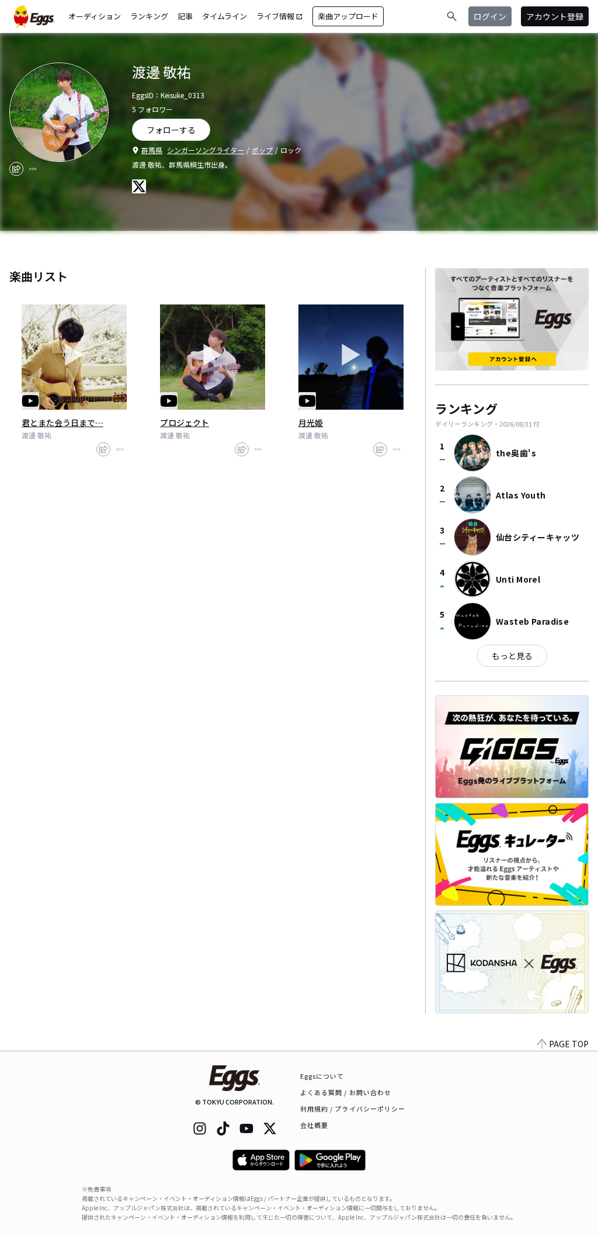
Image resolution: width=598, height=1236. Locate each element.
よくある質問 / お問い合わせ (346, 1092)
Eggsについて (322, 1076)
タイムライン (224, 16)
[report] (33, 169)
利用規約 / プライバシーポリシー (353, 1108)
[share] (16, 169)
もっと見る (512, 656)
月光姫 (310, 422)
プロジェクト (184, 422)
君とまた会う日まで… (62, 422)
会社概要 (314, 1125)
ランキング (149, 16)
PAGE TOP (569, 1044)
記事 (185, 16)
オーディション (94, 16)
